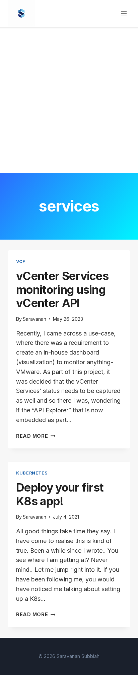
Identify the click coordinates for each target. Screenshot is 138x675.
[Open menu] (124, 13)
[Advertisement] (69, 100)
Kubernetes (32, 473)
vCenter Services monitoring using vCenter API (62, 289)
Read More (35, 436)
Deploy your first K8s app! (60, 494)
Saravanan (34, 319)
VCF (20, 261)
